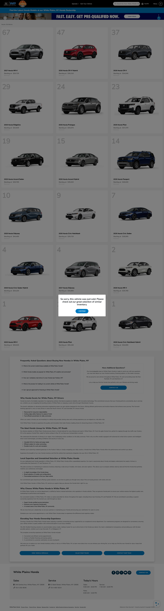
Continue (82, 311)
